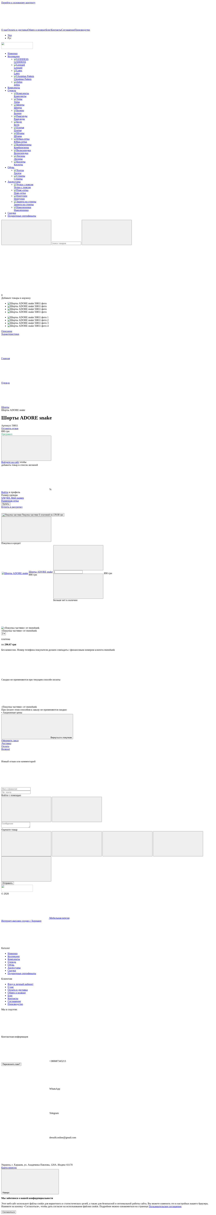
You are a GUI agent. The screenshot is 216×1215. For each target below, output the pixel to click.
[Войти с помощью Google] (77, 809)
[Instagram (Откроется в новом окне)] (25, 27)
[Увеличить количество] (78, 586)
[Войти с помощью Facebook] (26, 809)
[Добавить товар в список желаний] (26, 448)
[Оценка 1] (26, 843)
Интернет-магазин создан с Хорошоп (21, 920)
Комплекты (14, 87)
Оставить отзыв (9, 428)
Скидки (12, 213)
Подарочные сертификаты (22, 215)
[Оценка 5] (26, 868)
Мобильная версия (59, 918)
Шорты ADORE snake (41, 571)
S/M (3, 498)
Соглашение (68, 29)
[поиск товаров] (26, 232)
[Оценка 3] (127, 843)
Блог (48, 29)
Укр (10, 35)
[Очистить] (107, 232)
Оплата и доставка (17, 29)
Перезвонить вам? (11, 1064)
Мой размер (17, 498)
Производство (82, 29)
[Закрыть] (26, 529)
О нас (4, 29)
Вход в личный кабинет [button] (20, 984)
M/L (8, 498)
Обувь (11, 167)
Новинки (13, 53)
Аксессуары (14, 181)
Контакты (56, 29)
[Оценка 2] (77, 843)
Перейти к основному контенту (18, 2)
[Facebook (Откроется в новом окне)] (72, 27)
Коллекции (14, 56)
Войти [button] (4, 492)
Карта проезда (9, 1167)
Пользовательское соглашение (165, 1206)
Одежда (12, 90)
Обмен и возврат (37, 29)
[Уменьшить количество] (78, 557)
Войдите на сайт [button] (10, 462)
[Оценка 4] (178, 843)
